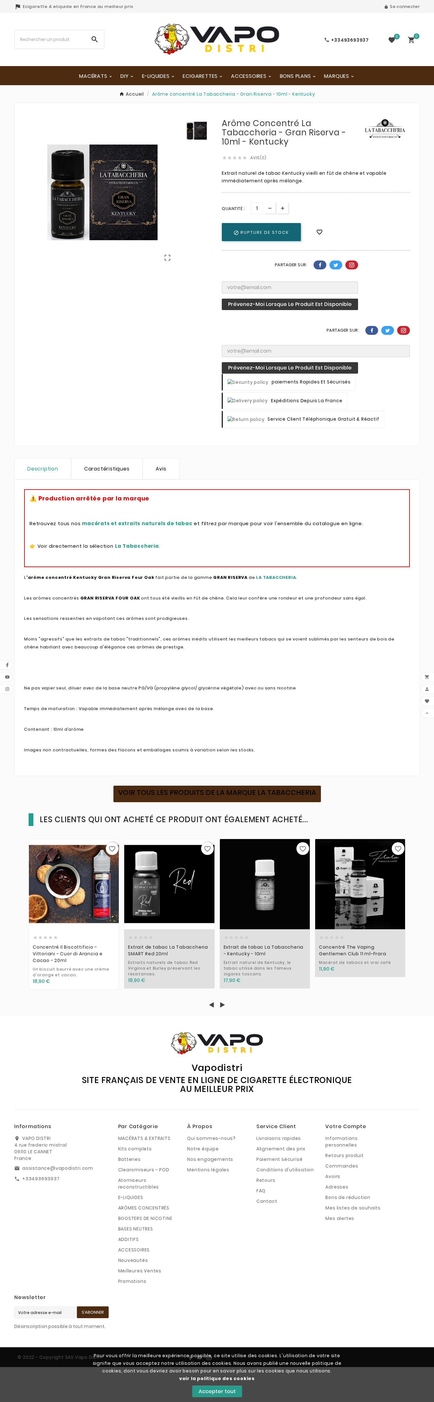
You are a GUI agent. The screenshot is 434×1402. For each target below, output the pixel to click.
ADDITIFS (128, 1239)
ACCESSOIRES (134, 1250)
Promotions (132, 1281)
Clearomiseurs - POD (143, 1170)
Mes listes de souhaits (353, 1208)
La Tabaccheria (137, 546)
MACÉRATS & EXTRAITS (144, 1138)
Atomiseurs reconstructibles (138, 1183)
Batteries (129, 1159)
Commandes (341, 1166)
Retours (265, 1180)
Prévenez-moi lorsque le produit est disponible (290, 304)
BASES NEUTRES (135, 1229)
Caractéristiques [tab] (107, 468)
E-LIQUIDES (130, 1197)
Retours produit (344, 1155)
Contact (266, 1201)
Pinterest (351, 265)
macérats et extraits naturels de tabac (137, 523)
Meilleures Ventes (140, 1271)
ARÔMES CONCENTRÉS (144, 1208)
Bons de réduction (347, 1197)
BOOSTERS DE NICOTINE (145, 1218)
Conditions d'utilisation (285, 1170)
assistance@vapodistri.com (57, 1168)
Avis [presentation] (161, 468)
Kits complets (135, 1149)
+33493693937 (41, 1178)
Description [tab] (42, 468)
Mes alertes (339, 1218)
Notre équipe (203, 1149)
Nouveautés (133, 1260)
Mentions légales (208, 1170)
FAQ (261, 1191)
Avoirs (332, 1176)
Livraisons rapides (278, 1138)
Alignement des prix (280, 1149)
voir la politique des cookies (217, 1378)
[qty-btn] (282, 207)
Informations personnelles (341, 1141)
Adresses (336, 1187)
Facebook (320, 265)
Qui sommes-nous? (211, 1138)
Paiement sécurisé (279, 1159)
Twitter (335, 265)
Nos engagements (210, 1159)
